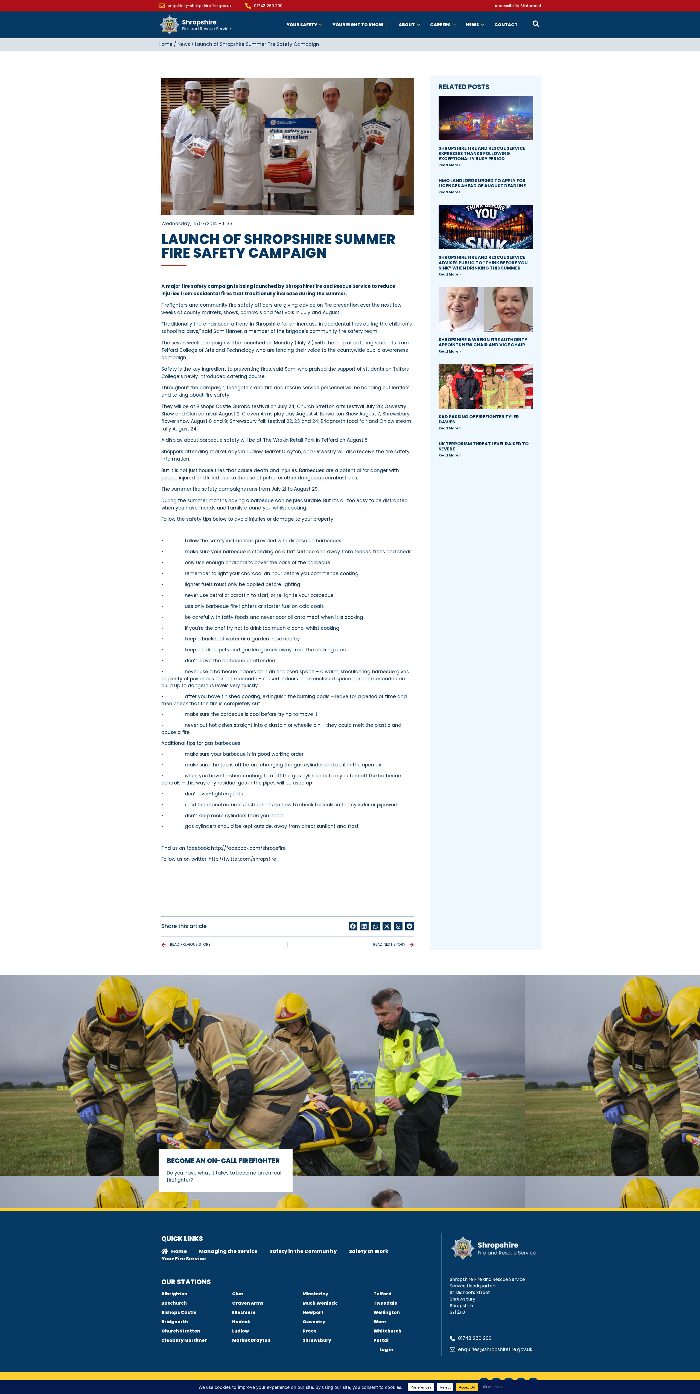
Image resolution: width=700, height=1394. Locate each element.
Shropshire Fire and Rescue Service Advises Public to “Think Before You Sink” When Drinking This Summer (483, 262)
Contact (506, 25)
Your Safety (302, 25)
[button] (353, 926)
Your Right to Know (357, 25)
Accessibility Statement (518, 5)
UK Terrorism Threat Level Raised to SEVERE (484, 446)
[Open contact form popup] (536, 23)
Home (166, 44)
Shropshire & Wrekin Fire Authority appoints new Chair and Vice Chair (483, 342)
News (472, 25)
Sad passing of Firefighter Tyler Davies (479, 419)
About (407, 25)
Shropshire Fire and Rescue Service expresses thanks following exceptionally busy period (482, 153)
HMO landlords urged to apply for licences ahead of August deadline (482, 183)
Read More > (450, 165)
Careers (440, 25)
